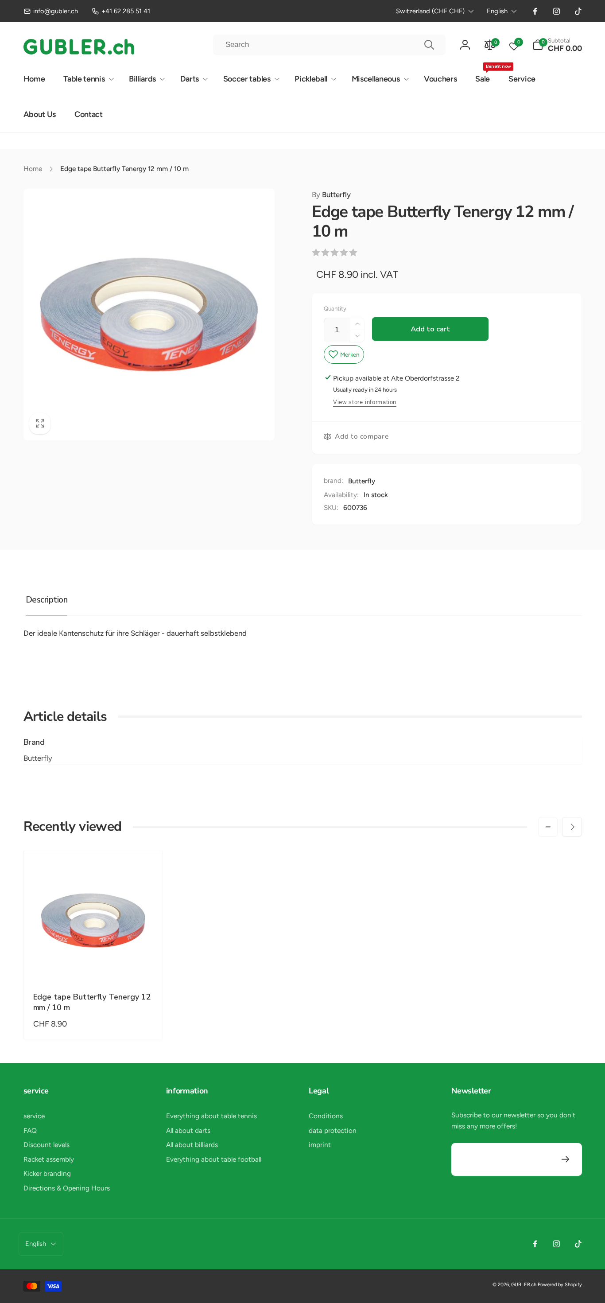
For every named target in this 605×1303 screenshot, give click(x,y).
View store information (364, 402)
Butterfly (331, 194)
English (497, 11)
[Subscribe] (566, 1159)
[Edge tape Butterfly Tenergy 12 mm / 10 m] (93, 963)
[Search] (429, 44)
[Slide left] (548, 826)
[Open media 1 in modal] (149, 314)
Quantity (335, 308)
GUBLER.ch (523, 1284)
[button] (557, 45)
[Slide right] (572, 826)
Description (47, 600)
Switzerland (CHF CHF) (430, 11)
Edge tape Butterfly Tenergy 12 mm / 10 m (92, 1002)
